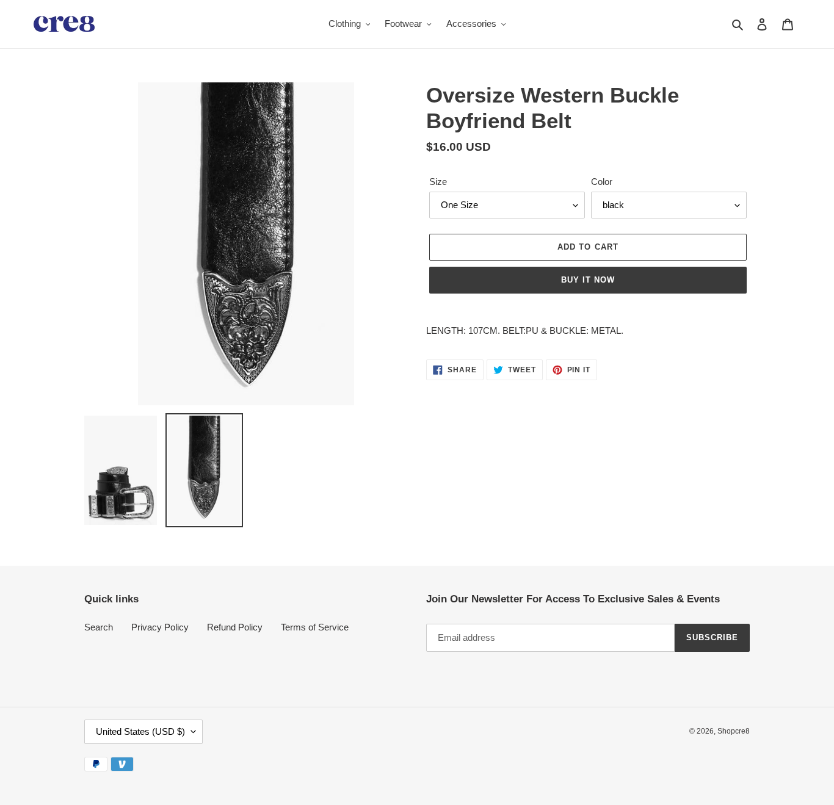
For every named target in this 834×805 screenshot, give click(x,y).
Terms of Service (315, 627)
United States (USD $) (140, 731)
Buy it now (588, 279)
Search (98, 627)
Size (438, 181)
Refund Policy (235, 627)
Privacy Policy (160, 627)
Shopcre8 (733, 731)
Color (601, 181)
